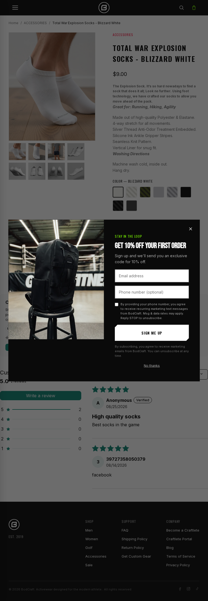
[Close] (190, 229)
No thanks (152, 365)
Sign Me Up (151, 333)
